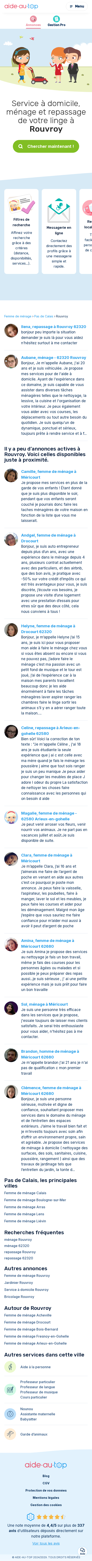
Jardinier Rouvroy (18, 1282)
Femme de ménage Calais (25, 1193)
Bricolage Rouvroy (19, 1297)
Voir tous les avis (46, 1543)
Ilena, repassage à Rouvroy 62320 (53, 326)
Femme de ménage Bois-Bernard (31, 1329)
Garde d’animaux (33, 1434)
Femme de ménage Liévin (25, 1221)
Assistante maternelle (37, 1414)
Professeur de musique (39, 1392)
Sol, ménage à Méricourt (44, 1004)
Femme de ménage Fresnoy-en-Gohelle (36, 1336)
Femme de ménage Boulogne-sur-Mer (35, 1200)
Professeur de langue (37, 1387)
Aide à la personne (35, 1367)
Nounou (26, 1409)
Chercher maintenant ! (50, 146)
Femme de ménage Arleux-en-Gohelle (35, 1343)
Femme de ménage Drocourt (27, 1322)
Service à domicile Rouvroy (26, 1289)
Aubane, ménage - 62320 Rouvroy (53, 357)
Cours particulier (33, 1397)
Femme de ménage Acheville (28, 1315)
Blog (46, 1476)
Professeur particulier (37, 1382)
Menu (79, 6)
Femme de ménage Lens (24, 1214)
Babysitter (28, 1419)
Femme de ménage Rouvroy (27, 1275)
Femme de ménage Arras (24, 1207)
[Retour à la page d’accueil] (21, 6)
